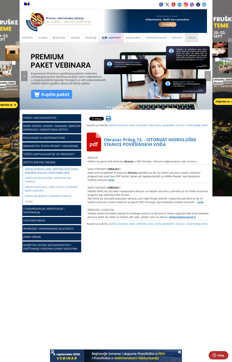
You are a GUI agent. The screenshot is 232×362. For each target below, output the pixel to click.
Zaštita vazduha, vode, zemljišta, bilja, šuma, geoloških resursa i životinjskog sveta (51, 170)
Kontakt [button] (177, 37)
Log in (191, 37)
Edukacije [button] (90, 37)
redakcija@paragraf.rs (182, 217)
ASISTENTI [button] (115, 37)
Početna (27, 37)
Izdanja (75, 37)
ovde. (111, 180)
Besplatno (59, 37)
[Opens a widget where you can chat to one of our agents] (218, 355)
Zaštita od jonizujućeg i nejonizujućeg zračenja (48, 179)
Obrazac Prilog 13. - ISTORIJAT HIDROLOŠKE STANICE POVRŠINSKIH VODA (150, 142)
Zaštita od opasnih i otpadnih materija (48, 196)
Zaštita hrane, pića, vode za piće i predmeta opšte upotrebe (51, 188)
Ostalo (29, 201)
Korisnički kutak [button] (156, 37)
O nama (42, 37)
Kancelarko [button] (133, 37)
